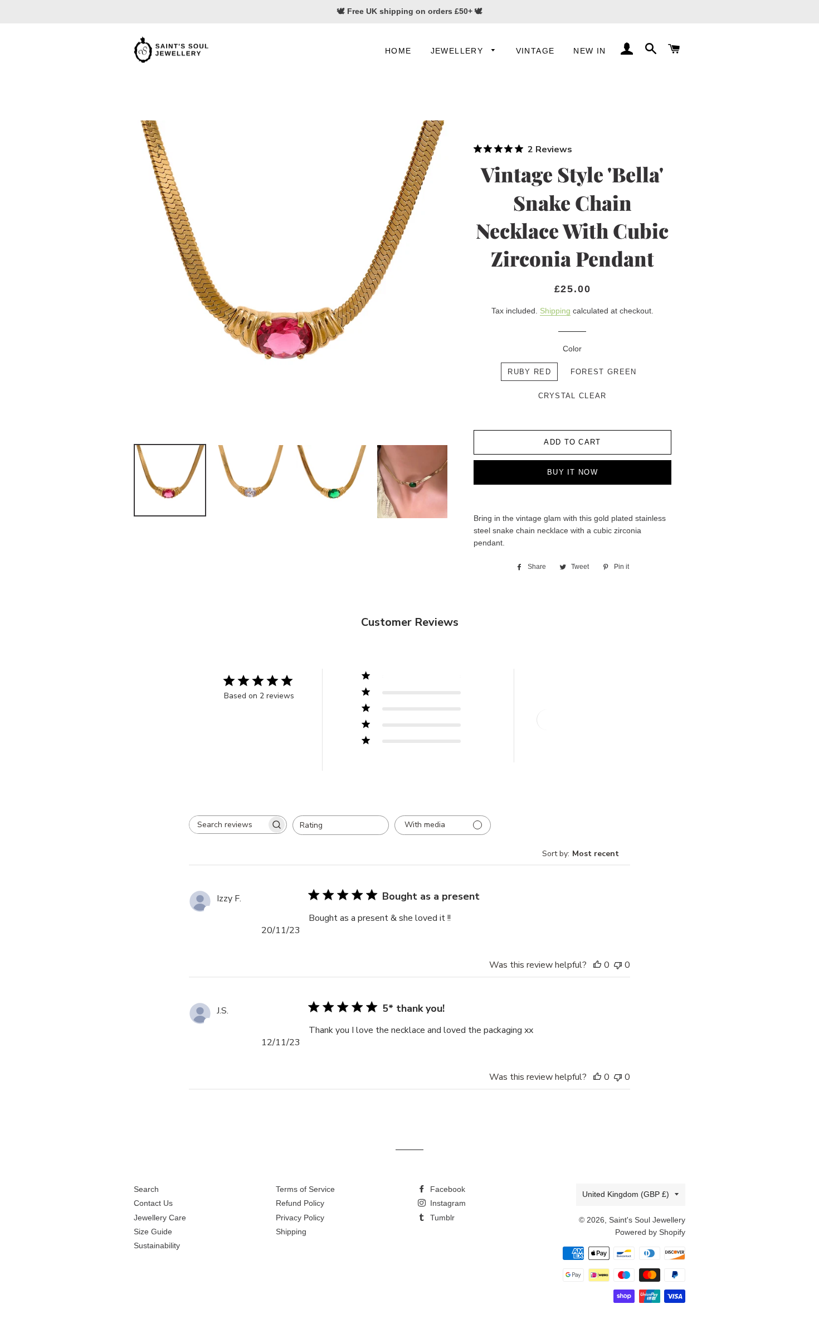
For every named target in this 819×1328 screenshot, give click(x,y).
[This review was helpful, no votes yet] (597, 965)
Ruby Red (529, 372)
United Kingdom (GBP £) (625, 1194)
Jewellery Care (160, 1217)
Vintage (535, 50)
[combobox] (340, 825)
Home (398, 50)
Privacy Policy (300, 1217)
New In (589, 50)
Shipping (555, 310)
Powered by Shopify (650, 1232)
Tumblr (441, 1217)
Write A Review (577, 719)
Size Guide (153, 1231)
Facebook (446, 1189)
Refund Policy (300, 1203)
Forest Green (604, 372)
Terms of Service (305, 1189)
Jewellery (458, 50)
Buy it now (572, 472)
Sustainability (157, 1245)
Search (146, 1189)
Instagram (447, 1203)
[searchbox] (227, 824)
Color (572, 348)
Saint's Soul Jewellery (647, 1219)
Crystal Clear (572, 396)
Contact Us (153, 1203)
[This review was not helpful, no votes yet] (618, 965)
